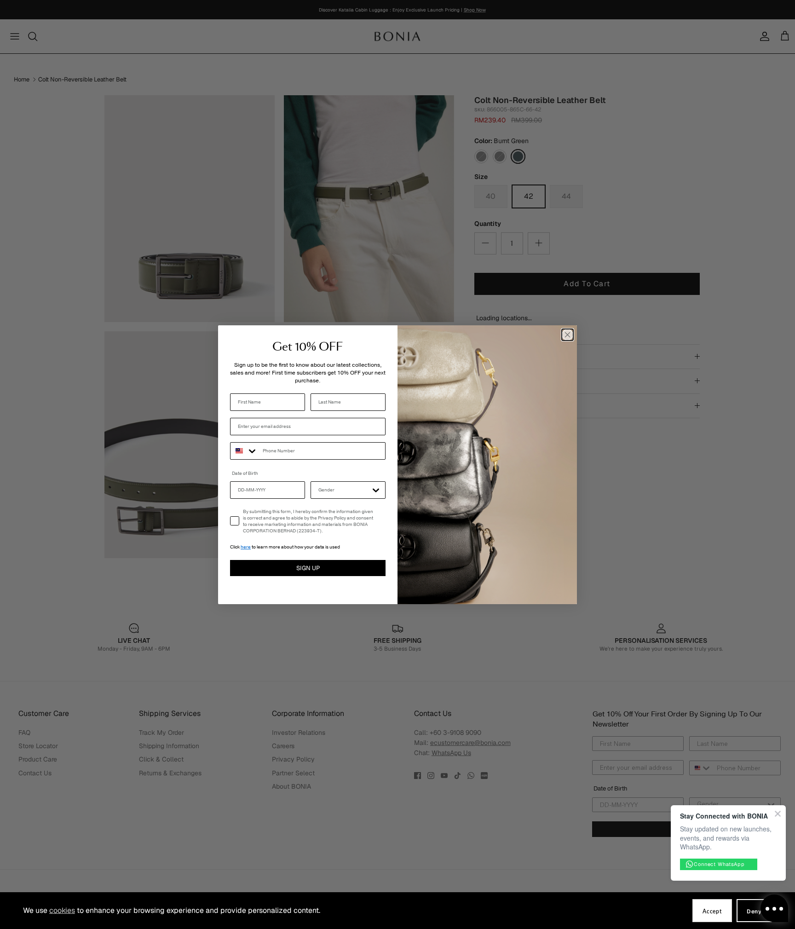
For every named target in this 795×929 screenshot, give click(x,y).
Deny (754, 911)
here (246, 547)
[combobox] (244, 451)
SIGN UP (308, 568)
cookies (62, 910)
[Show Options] (375, 490)
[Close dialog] (567, 334)
